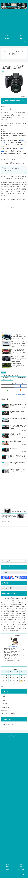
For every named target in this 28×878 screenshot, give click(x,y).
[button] (25, 561)
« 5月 (2, 686)
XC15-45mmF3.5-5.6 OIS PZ (8, 377)
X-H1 (4, 375)
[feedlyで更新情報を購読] (7, 389)
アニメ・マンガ (20, 869)
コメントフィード (6, 703)
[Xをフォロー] (7, 386)
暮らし (7, 869)
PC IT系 (7, 866)
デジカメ (4, 379)
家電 (21, 866)
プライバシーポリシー (7, 724)
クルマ (7, 864)
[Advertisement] (14, 22)
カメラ (4, 372)
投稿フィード (5, 700)
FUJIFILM (19, 377)
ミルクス (10, 379)
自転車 (20, 864)
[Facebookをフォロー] (20, 386)
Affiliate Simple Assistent (8, 713)
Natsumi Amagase (14, 646)
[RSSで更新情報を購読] (20, 389)
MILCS (24, 377)
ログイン (3, 696)
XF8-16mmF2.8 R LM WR (12, 375)
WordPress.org (5, 707)
